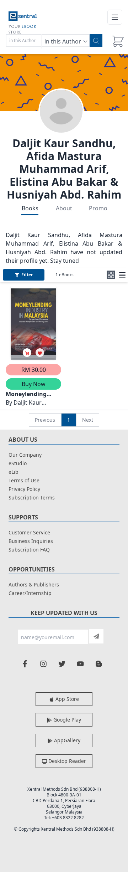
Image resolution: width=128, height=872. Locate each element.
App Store (66, 699)
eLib (13, 471)
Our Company (25, 454)
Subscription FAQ (29, 549)
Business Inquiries (31, 541)
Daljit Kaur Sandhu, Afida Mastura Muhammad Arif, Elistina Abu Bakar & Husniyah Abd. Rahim (64, 169)
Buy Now (34, 384)
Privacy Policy (24, 489)
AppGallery (66, 740)
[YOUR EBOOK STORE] (23, 17)
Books (30, 208)
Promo (98, 208)
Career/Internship (30, 593)
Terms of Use (24, 480)
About (64, 208)
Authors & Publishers (34, 584)
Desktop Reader (66, 761)
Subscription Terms (32, 497)
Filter (27, 275)
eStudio (18, 463)
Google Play (66, 719)
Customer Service (29, 532)
